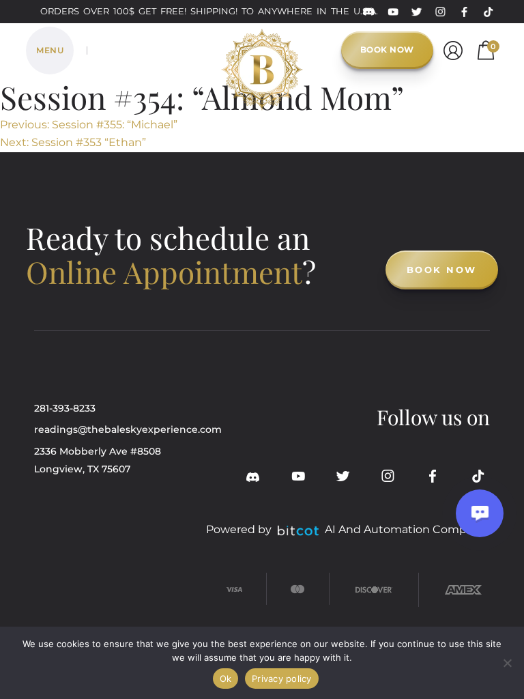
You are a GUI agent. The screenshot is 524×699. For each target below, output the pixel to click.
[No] (507, 663)
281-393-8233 (65, 408)
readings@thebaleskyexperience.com (128, 429)
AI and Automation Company (405, 529)
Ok (226, 678)
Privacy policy (282, 678)
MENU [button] (49, 50)
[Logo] (262, 48)
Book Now (387, 49)
